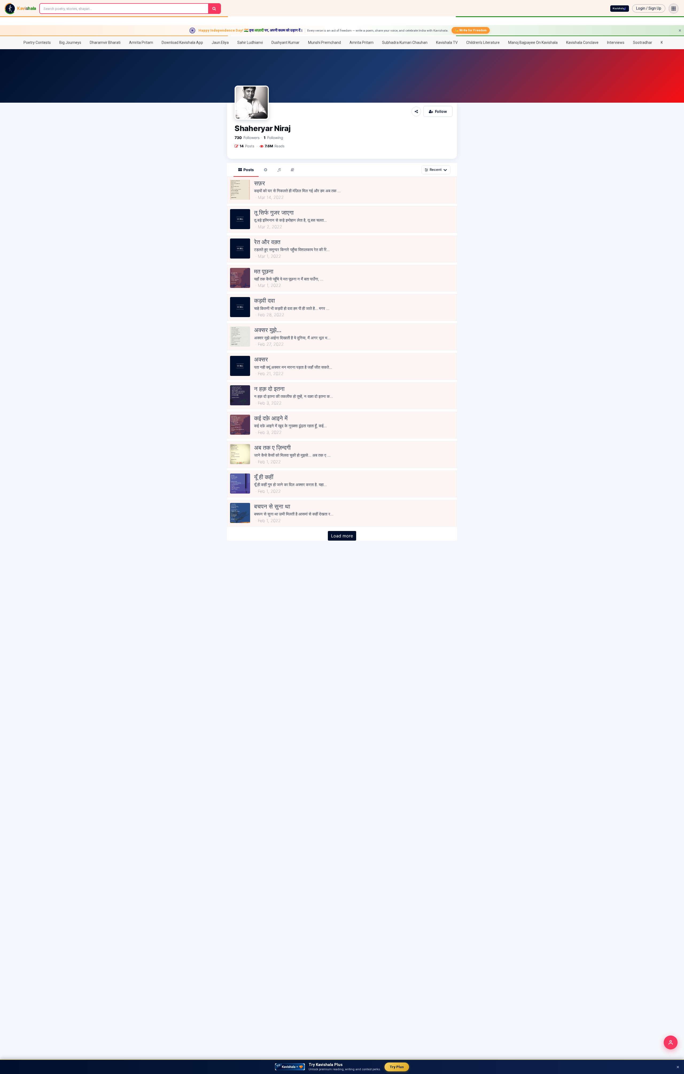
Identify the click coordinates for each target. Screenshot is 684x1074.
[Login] (671, 1042)
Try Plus (397, 1067)
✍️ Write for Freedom (471, 30)
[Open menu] (674, 8)
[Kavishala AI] (619, 8)
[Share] (416, 111)
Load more (342, 535)
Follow (441, 111)
